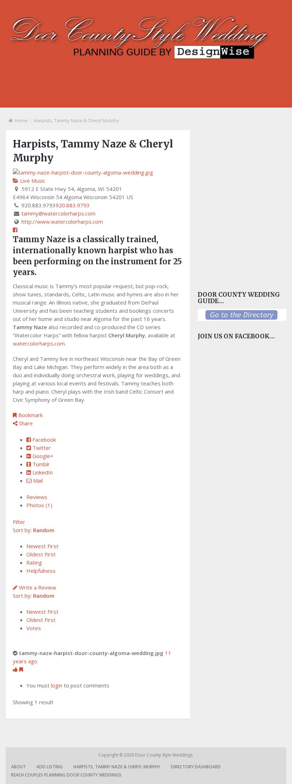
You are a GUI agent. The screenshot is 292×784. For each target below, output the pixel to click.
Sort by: (33, 530)
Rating (34, 562)
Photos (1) (39, 505)
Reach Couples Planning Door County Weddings (66, 775)
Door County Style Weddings (164, 755)
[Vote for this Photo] (16, 669)
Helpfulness (41, 570)
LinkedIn (42, 472)
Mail (37, 480)
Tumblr (40, 464)
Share (25, 423)
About (18, 767)
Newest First (42, 546)
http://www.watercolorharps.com (62, 221)
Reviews (36, 496)
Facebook (43, 439)
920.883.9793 (73, 205)
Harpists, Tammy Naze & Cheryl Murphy (116, 767)
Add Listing (49, 767)
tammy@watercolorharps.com (58, 213)
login (56, 685)
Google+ (42, 456)
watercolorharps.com (39, 343)
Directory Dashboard (196, 767)
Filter (19, 521)
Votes (33, 628)
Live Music (32, 180)
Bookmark (30, 415)
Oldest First (41, 554)
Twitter (41, 447)
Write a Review (36, 587)
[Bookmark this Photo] (21, 669)
